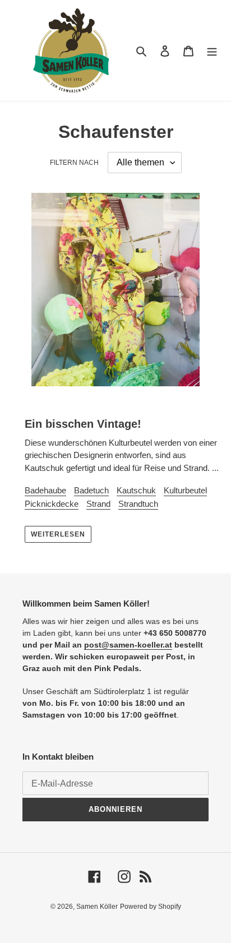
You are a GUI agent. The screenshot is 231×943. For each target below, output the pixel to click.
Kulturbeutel (185, 490)
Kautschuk (136, 490)
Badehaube (45, 490)
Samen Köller (97, 906)
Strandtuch (138, 504)
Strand (98, 504)
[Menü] (212, 51)
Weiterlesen (58, 534)
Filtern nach (74, 163)
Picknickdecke (51, 504)
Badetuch (91, 490)
